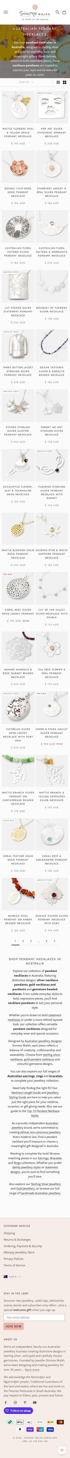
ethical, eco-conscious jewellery (40, 1132)
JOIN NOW (14, 1326)
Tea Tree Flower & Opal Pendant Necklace (52, 673)
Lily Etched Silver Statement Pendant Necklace (18, 311)
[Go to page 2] (55, 941)
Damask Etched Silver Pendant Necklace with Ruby (52, 919)
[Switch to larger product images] (58, 82)
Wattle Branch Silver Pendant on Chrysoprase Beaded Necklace (18, 798)
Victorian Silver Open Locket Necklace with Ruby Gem (18, 735)
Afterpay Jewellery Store (19, 1252)
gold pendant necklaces (39, 1059)
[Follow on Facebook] (5, 1402)
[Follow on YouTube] (35, 1402)
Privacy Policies (14, 1259)
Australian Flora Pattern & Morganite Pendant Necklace (52, 251)
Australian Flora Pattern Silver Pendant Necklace (18, 251)
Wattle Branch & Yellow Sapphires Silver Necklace (52, 796)
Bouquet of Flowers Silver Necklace (51, 309)
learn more (32, 1369)
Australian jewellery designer (43, 1041)
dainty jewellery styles (26, 1167)
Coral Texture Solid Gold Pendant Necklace (18, 859)
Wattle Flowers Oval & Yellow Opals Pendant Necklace (18, 132)
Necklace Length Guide (26, 1092)
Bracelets (56, 1158)
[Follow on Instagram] (15, 1402)
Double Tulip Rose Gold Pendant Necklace (18, 192)
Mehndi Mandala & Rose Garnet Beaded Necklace (18, 673)
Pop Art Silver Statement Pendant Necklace (51, 132)
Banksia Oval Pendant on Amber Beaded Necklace (18, 919)
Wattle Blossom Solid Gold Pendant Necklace (18, 554)
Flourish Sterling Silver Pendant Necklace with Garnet (51, 492)
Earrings (43, 1158)
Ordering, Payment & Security (23, 1246)
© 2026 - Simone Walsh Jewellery (35, 1437)
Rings (17, 1163)
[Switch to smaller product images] (64, 82)
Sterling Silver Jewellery (46, 1184)
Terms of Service (14, 1265)
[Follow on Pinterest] (25, 1402)
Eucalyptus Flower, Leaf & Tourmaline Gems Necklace (18, 490)
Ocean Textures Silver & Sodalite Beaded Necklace (52, 371)
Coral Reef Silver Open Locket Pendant (18, 611)
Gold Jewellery (25, 1188)
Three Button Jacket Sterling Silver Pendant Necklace (18, 371)
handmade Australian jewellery (40, 1193)
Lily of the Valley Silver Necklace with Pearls (52, 613)
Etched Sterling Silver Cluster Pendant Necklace (18, 431)
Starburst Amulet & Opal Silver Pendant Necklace (52, 192)
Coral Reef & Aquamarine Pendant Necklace (52, 859)
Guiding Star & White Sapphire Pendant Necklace (52, 554)
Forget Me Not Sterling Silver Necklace (52, 431)
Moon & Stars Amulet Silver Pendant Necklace (52, 733)
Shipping (9, 1233)
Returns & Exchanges (17, 1239)
